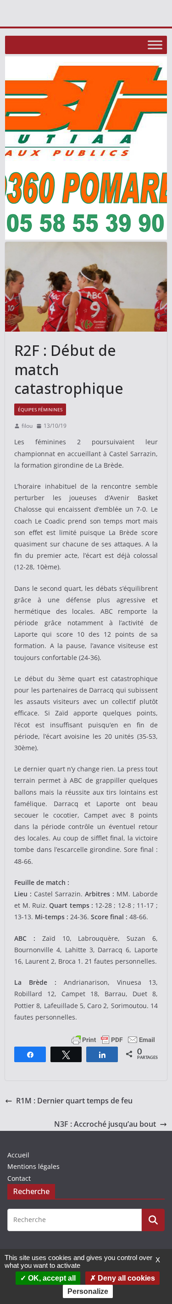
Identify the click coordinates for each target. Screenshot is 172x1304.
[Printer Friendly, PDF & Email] (113, 1039)
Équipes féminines (40, 409)
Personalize (87, 1291)
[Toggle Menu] (155, 44)
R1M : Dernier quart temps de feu (74, 1101)
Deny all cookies (125, 1278)
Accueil (18, 1155)
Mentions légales (33, 1166)
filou (27, 426)
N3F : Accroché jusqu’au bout (105, 1124)
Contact (19, 1178)
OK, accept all (51, 1278)
